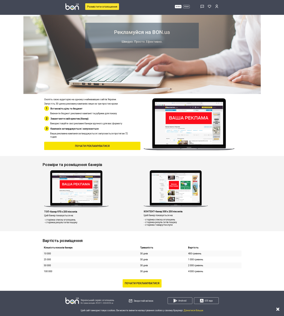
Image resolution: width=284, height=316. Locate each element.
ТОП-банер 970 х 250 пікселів (60, 211)
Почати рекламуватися (92, 146)
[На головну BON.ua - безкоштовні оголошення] (72, 6)
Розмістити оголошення (102, 6)
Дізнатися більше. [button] (194, 310)
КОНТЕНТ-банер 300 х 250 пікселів (163, 211)
